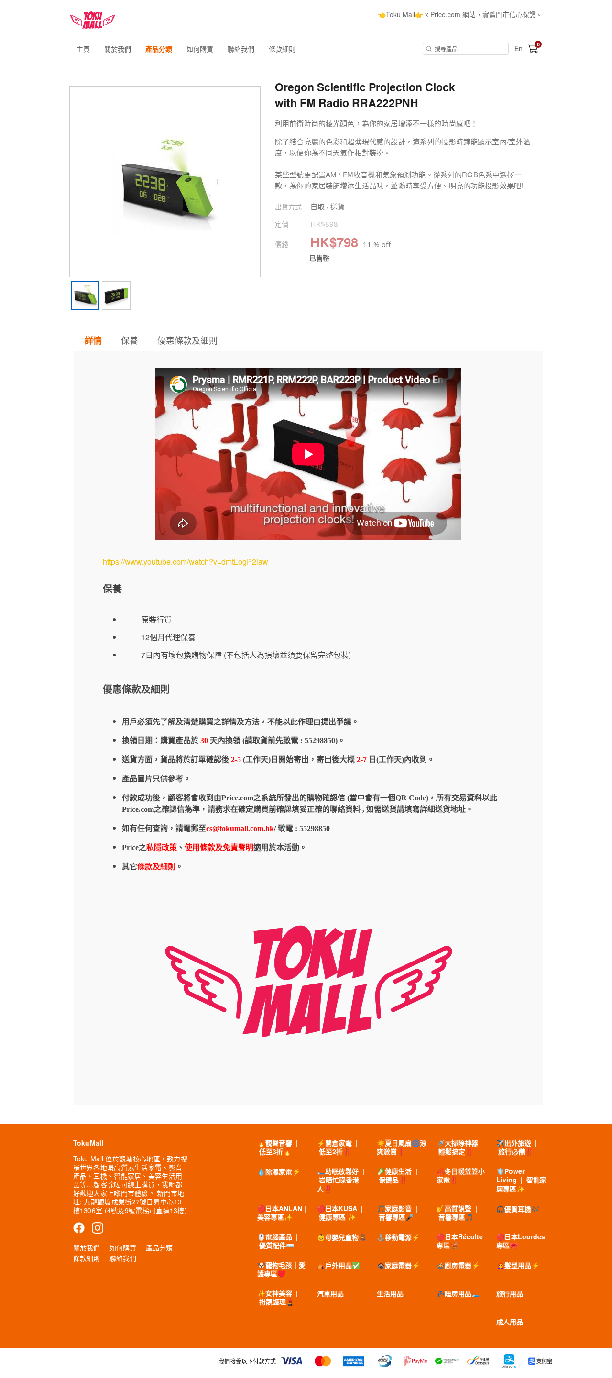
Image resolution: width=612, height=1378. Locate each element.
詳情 (93, 340)
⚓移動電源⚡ (398, 1237)
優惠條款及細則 (187, 340)
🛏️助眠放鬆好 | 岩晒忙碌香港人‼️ (340, 1179)
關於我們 (117, 49)
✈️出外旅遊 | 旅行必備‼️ (516, 1147)
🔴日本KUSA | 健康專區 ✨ (340, 1212)
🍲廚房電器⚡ (458, 1265)
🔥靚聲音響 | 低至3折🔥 (277, 1147)
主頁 (83, 49)
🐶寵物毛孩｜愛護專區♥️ (281, 1269)
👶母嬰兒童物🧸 (342, 1237)
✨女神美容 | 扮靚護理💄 (277, 1297)
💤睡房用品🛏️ (458, 1293)
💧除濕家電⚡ (278, 1171)
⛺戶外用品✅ (338, 1265)
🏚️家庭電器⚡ (398, 1265)
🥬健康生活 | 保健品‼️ (397, 1175)
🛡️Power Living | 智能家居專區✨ (521, 1179)
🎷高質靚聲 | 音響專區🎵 (457, 1212)
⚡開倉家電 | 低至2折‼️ (337, 1147)
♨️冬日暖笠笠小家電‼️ (461, 1175)
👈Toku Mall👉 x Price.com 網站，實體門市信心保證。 (460, 14)
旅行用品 (509, 1293)
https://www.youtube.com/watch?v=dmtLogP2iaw (185, 561)
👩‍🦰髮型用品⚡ (517, 1265)
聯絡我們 (241, 49)
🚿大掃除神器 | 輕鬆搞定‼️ (459, 1147)
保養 (129, 340)
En (518, 48)
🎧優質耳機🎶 (517, 1208)
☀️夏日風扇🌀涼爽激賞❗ (401, 1147)
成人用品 (509, 1321)
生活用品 (390, 1293)
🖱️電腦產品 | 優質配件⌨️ (277, 1240)
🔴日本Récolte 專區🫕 (460, 1240)
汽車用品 (330, 1293)
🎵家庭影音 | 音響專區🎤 (397, 1212)
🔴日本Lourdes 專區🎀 (520, 1240)
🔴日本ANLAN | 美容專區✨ (281, 1212)
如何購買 (199, 49)
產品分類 (158, 49)
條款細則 (282, 49)
